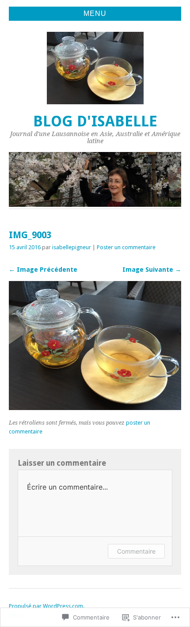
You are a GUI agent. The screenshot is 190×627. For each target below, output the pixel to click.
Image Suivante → (151, 269)
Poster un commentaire (126, 247)
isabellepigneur (71, 247)
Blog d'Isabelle (95, 121)
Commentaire (136, 551)
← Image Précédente (43, 269)
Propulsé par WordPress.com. (46, 606)
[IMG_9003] (95, 407)
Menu (95, 13)
